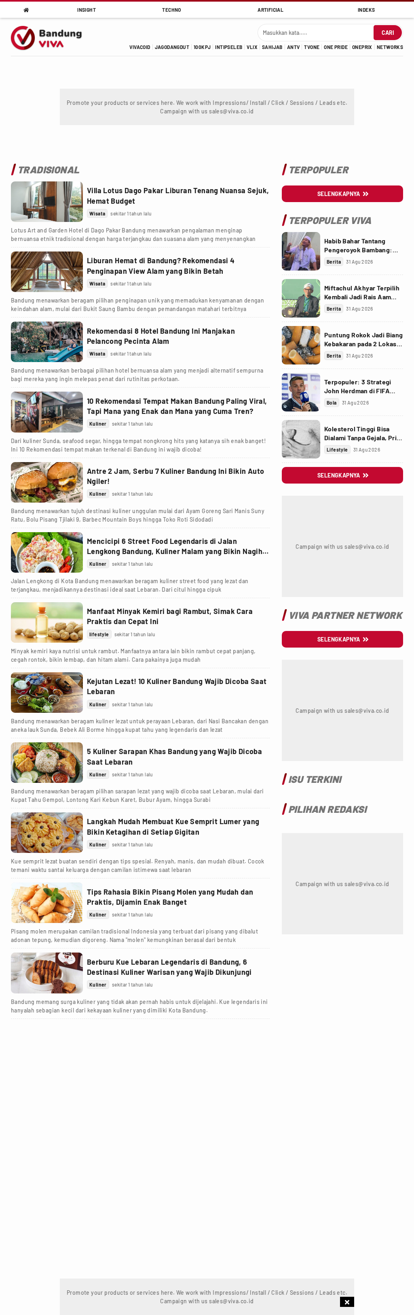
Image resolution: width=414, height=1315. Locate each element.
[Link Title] (47, 201)
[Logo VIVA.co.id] (51, 37)
